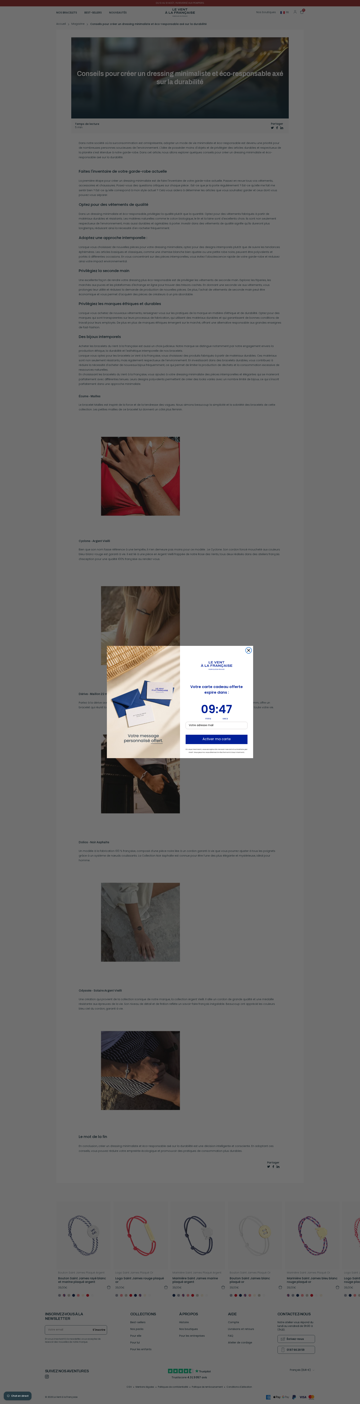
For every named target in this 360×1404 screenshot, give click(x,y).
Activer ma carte (216, 739)
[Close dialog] (249, 650)
